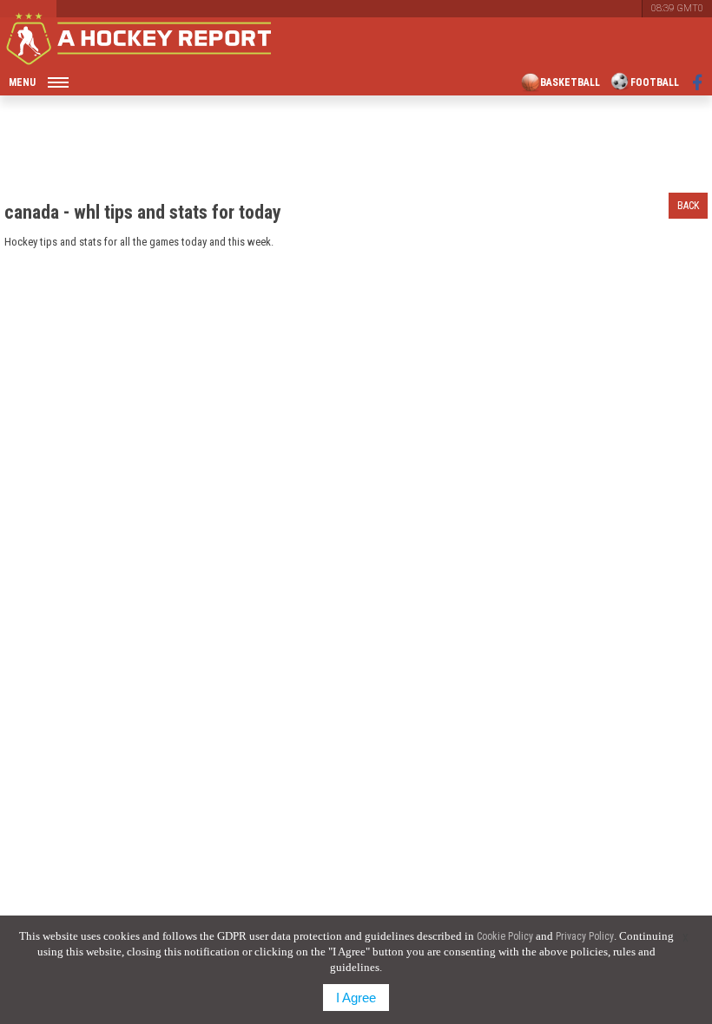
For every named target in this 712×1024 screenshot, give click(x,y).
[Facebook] (697, 82)
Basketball (570, 82)
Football (654, 82)
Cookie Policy (505, 936)
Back (688, 206)
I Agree (356, 997)
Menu (22, 82)
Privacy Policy (585, 936)
